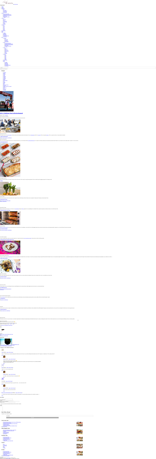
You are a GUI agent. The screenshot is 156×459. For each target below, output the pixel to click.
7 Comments (6, 115)
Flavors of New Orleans (6, 16)
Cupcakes (4, 78)
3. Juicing (1, 180)
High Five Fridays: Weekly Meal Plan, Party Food (6, 334)
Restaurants (3, 8)
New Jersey (4, 10)
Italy (5, 48)
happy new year (3, 325)
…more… (4, 17)
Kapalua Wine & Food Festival (7, 14)
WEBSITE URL (2, 402)
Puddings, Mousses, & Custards (7, 86)
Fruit (3, 81)
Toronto (4, 23)
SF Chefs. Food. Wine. (8, 43)
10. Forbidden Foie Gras (3, 287)
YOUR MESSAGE (2, 399)
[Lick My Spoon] (9, 4)
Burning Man (6, 45)
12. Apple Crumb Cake (3, 309)
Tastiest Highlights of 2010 (11, 345)
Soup (4, 88)
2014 (4, 25)
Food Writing (6, 64)
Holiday (4, 82)
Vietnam (6, 53)
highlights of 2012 (7, 325)
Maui (4, 20)
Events (2, 13)
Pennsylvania (5, 11)
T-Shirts (6, 62)
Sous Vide (4, 89)
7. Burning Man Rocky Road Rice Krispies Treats (7, 239)
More (2, 37)
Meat (4, 83)
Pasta (4, 84)
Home (2, 6)
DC (3, 9)
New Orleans (5, 21)
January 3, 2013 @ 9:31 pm (12, 374)
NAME (1, 400)
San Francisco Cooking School (4, 335)
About (2, 7)
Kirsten (2, 367)
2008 (5, 59)
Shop (2, 32)
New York (6, 40)
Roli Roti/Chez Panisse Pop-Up (7, 15)
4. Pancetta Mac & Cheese (3, 199)
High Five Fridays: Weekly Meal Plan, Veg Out (7, 392)
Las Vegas (4, 19)
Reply (2, 355)
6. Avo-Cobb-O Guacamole (3, 228)
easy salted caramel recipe (31, 140)
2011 (4, 27)
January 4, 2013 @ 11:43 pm (18, 392)
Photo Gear (4, 34)
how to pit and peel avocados (27, 238)
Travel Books (5, 36)
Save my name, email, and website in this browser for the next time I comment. (11, 403)
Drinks (4, 79)
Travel (2, 18)
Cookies (4, 77)
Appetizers (4, 72)
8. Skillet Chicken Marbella (4, 258)
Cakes (4, 74)
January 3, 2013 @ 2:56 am (9, 352)
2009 (4, 29)
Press (2, 31)
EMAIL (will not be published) (4, 401)
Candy (4, 75)
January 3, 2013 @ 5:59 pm (9, 381)
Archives (4, 54)
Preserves (4, 85)
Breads (4, 73)
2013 (4, 26)
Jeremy (2, 352)
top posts (11, 325)
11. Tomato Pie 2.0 (2, 298)
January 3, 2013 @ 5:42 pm (9, 367)
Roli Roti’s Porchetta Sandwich (4, 227)
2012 (5, 56)
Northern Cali (6, 51)
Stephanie (4, 374)
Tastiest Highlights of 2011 (15, 344)
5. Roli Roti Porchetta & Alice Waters (5, 210)
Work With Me (3, 30)
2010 (4, 28)
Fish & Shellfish (5, 80)
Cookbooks (4, 33)
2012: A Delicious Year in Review (11, 113)
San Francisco (5, 12)
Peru (3, 22)
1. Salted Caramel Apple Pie (4, 136)
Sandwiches (4, 87)
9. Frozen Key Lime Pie (3, 276)
